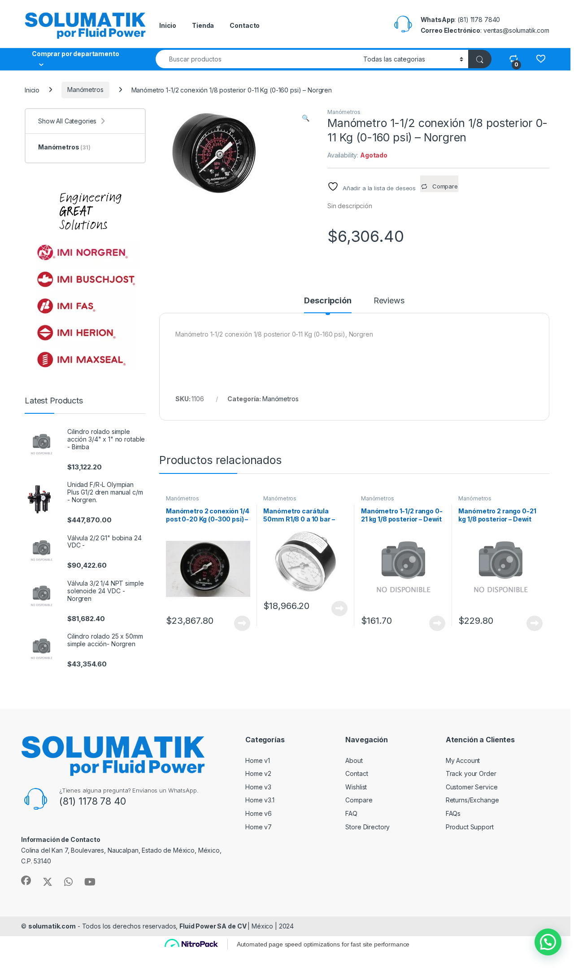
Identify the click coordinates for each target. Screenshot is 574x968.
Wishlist (356, 787)
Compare (358, 800)
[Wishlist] (540, 58)
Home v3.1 (259, 800)
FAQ (351, 813)
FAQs (453, 813)
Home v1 (257, 760)
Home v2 (258, 773)
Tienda (203, 25)
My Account (463, 760)
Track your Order (471, 773)
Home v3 (258, 787)
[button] (305, 118)
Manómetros (85, 89)
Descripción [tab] (327, 301)
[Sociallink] (26, 880)
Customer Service (472, 787)
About (353, 760)
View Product (238, 623)
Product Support (470, 827)
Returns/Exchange (472, 800)
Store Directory (367, 827)
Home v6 (258, 813)
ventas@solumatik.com (516, 30)
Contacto (245, 25)
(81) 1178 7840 (478, 19)
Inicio (167, 25)
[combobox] (257, 59)
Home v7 (258, 827)
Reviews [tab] (389, 301)
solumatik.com (52, 926)
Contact (356, 773)
